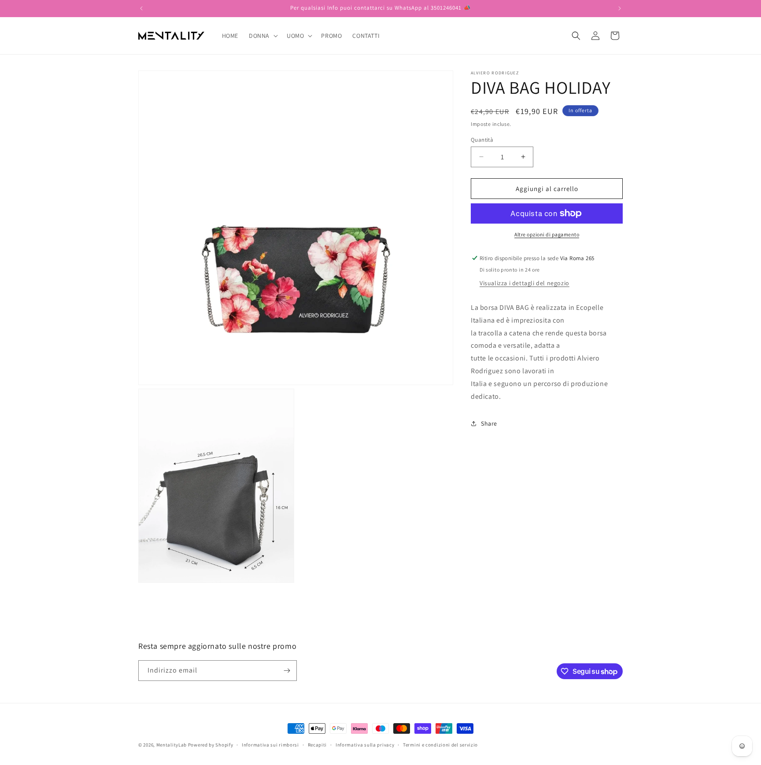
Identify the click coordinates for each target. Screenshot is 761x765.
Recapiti (317, 745)
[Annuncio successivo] (619, 8)
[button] (262, 35)
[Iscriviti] (286, 670)
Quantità (482, 139)
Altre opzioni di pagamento (546, 234)
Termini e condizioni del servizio (440, 745)
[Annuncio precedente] (141, 8)
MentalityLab (171, 745)
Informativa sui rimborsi (270, 745)
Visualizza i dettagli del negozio (524, 283)
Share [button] (489, 423)
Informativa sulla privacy (365, 745)
